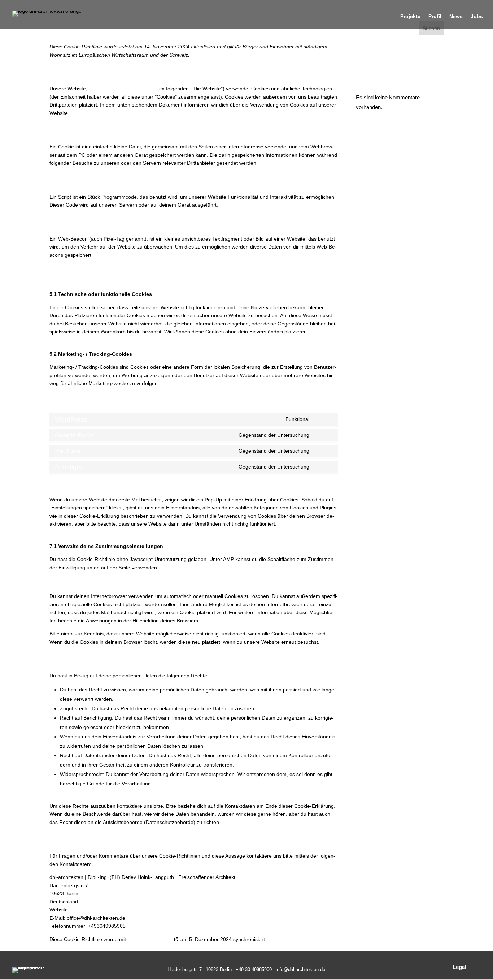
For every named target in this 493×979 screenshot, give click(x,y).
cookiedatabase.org (150, 939)
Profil (434, 16)
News (456, 16)
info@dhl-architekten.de (300, 969)
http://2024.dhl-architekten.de (122, 88)
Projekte (410, 16)
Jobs (477, 16)
